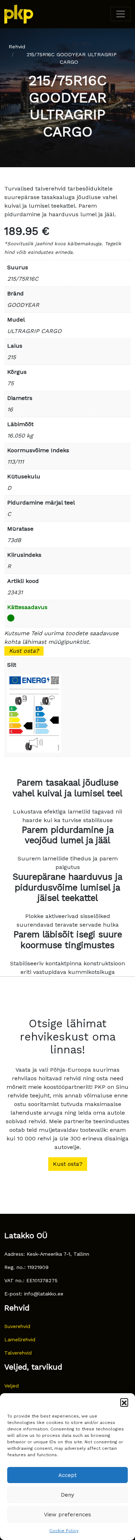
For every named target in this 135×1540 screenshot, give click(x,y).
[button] (124, 1402)
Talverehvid (18, 1353)
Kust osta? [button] (67, 1163)
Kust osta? (24, 650)
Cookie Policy (63, 1530)
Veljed (11, 1386)
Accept (67, 1475)
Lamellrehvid (19, 1339)
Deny (67, 1495)
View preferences (67, 1514)
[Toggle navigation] (121, 14)
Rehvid (17, 46)
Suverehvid (17, 1326)
